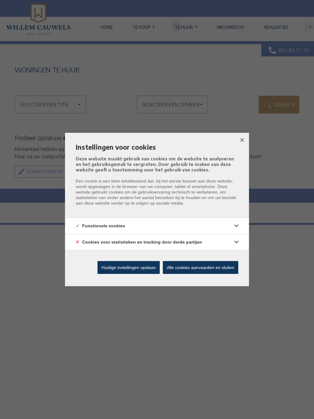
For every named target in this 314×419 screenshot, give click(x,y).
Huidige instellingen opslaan (128, 267)
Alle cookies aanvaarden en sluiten (200, 267)
